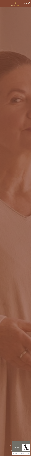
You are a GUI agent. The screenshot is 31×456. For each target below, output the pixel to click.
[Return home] (15, 3)
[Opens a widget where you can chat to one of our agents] (21, 448)
